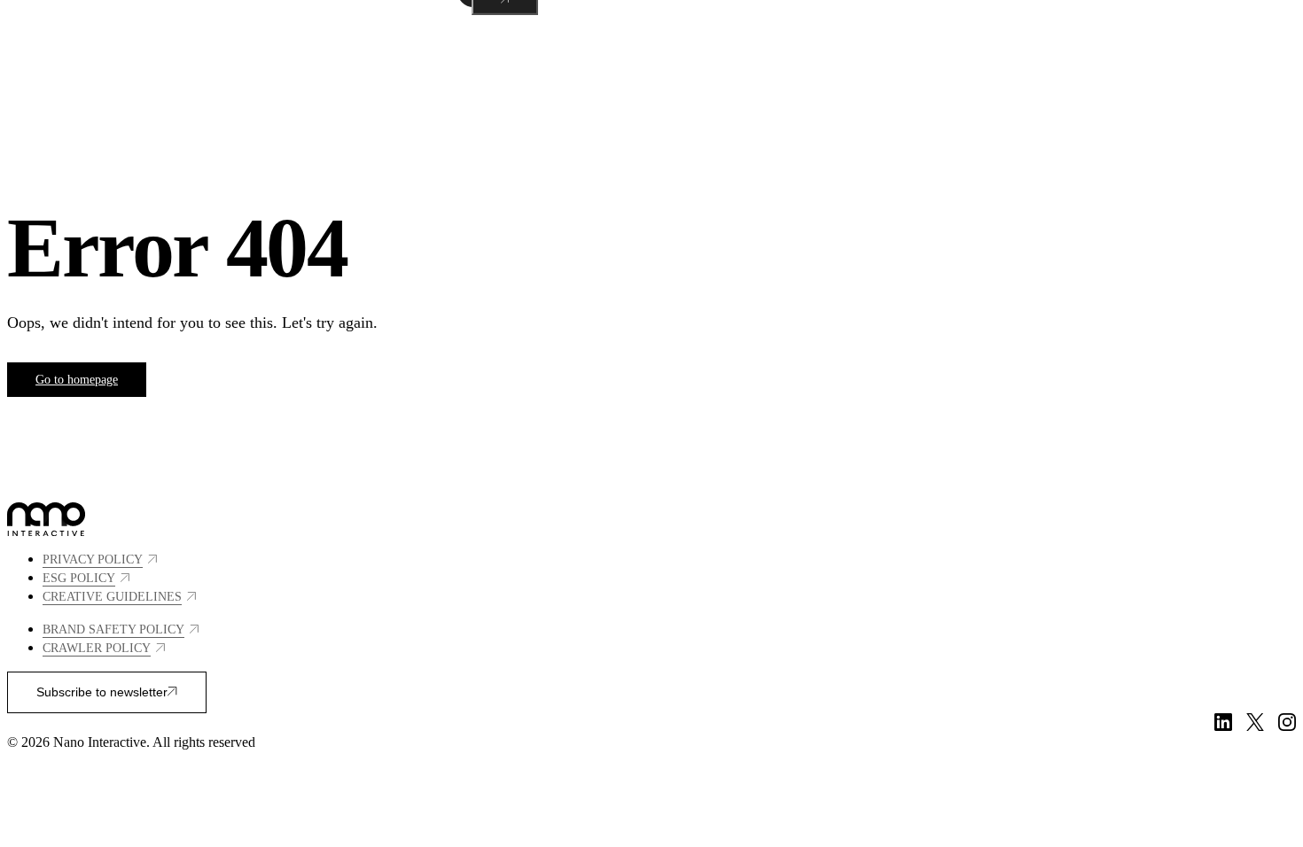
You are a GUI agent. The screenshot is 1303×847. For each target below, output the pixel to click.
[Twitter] (1255, 722)
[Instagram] (1287, 722)
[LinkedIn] (1223, 722)
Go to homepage (76, 379)
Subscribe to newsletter (102, 692)
